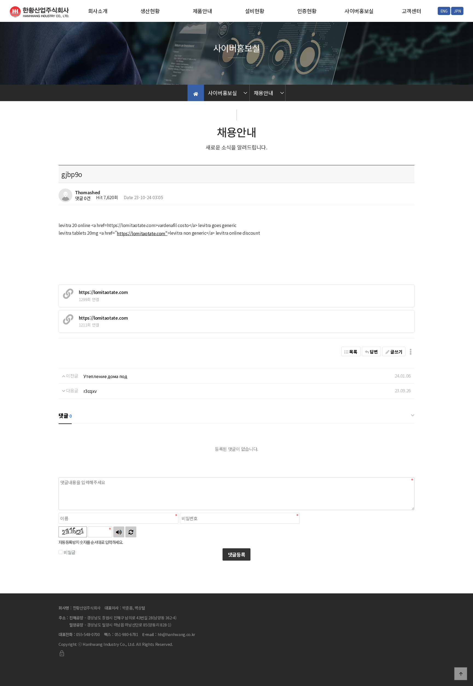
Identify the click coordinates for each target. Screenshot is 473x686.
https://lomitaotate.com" (142, 233)
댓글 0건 (82, 198)
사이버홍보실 (359, 11)
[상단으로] (461, 674)
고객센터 (411, 11)
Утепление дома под (105, 376)
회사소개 (98, 11)
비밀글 (70, 552)
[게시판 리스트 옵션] (410, 351)
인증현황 (307, 11)
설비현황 (254, 11)
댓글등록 (236, 554)
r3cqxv (89, 391)
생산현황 (150, 11)
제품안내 (202, 11)
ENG (444, 11)
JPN (457, 11)
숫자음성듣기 (118, 531)
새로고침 (130, 531)
